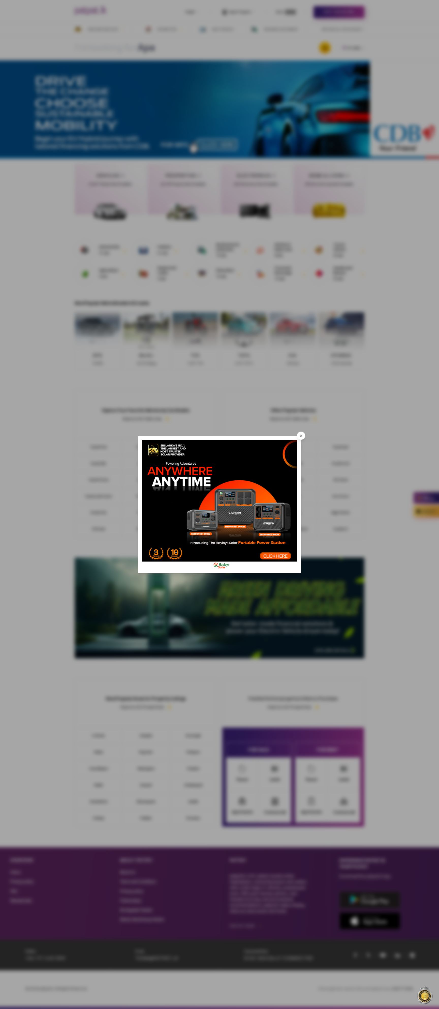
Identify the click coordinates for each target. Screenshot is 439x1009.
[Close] (301, 436)
